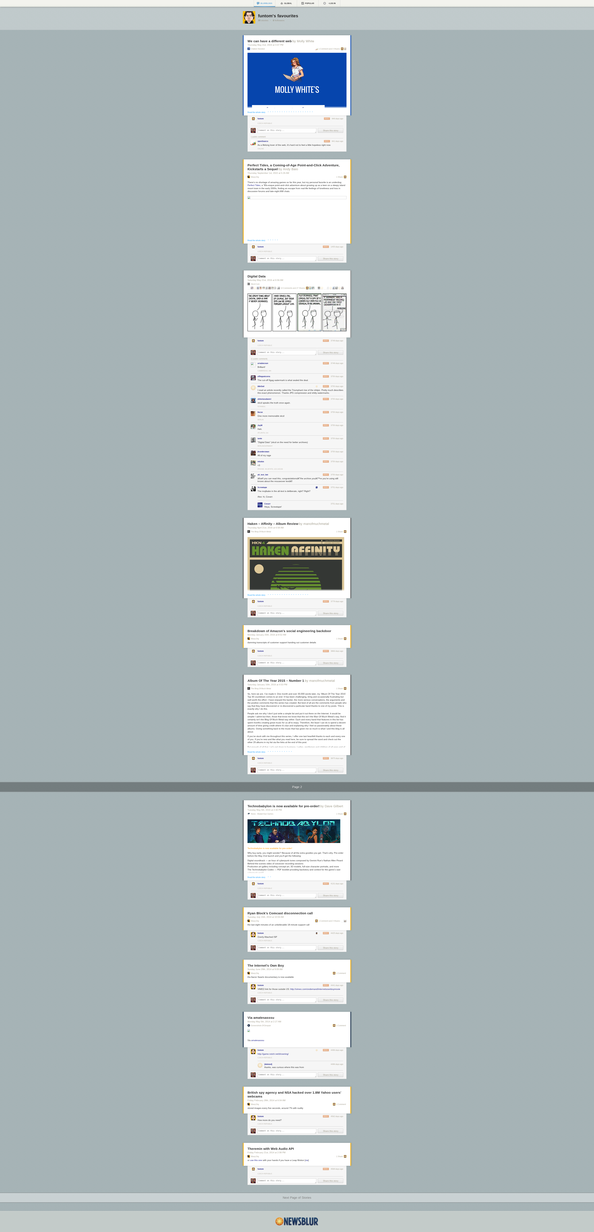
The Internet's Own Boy (266, 965)
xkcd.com (255, 284)
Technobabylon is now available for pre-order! (284, 806)
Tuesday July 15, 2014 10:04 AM (266, 917)
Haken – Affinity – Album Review (273, 523)
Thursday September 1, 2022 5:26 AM (268, 173)
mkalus (261, 462)
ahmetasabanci (264, 399)
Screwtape (262, 487)
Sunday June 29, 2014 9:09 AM (265, 969)
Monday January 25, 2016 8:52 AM (267, 634)
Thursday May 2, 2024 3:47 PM (265, 45)
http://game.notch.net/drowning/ (273, 1054)
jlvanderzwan (263, 452)
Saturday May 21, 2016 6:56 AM (265, 280)
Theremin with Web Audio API (271, 1148)
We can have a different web (270, 41)
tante (260, 438)
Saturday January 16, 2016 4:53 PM (267, 684)
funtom (261, 119)
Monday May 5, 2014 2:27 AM (264, 1021)
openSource (263, 141)
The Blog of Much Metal (261, 532)
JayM (260, 425)
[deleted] (268, 1064)
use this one (256, 1160)
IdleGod (261, 386)
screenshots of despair (261, 1026)
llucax (260, 412)
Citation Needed (258, 49)
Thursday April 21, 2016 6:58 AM (266, 527)
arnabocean (263, 363)
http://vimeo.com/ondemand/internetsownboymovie (315, 989)
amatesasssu (257, 1040)
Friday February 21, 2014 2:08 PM (267, 1152)
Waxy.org (255, 177)
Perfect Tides (254, 185)
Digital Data (257, 276)
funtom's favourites (278, 15)
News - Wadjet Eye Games (262, 814)
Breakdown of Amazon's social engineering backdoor (289, 631)
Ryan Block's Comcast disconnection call (280, 913)
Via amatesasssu (261, 1017)
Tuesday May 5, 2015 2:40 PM (265, 810)
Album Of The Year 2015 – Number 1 (276, 680)
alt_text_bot (263, 475)
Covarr (267, 504)
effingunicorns (264, 376)
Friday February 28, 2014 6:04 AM (267, 1100)
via (306, 1160)
